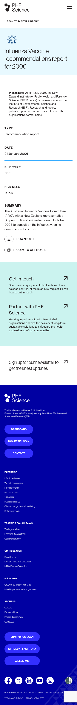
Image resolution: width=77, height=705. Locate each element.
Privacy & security (35, 698)
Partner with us (11, 612)
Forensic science (11, 488)
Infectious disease (12, 478)
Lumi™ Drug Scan (22, 637)
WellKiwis (22, 661)
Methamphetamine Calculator (17, 561)
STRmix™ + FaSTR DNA (22, 649)
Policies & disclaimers (13, 617)
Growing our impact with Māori (18, 584)
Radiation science (12, 501)
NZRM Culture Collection (15, 566)
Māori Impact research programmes (20, 589)
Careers (8, 607)
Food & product (11, 492)
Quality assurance (12, 538)
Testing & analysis (12, 529)
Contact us (9, 621)
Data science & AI (12, 511)
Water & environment (13, 483)
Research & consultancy (15, 534)
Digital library (10, 557)
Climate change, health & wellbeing (19, 506)
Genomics (9, 497)
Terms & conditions (13, 698)
